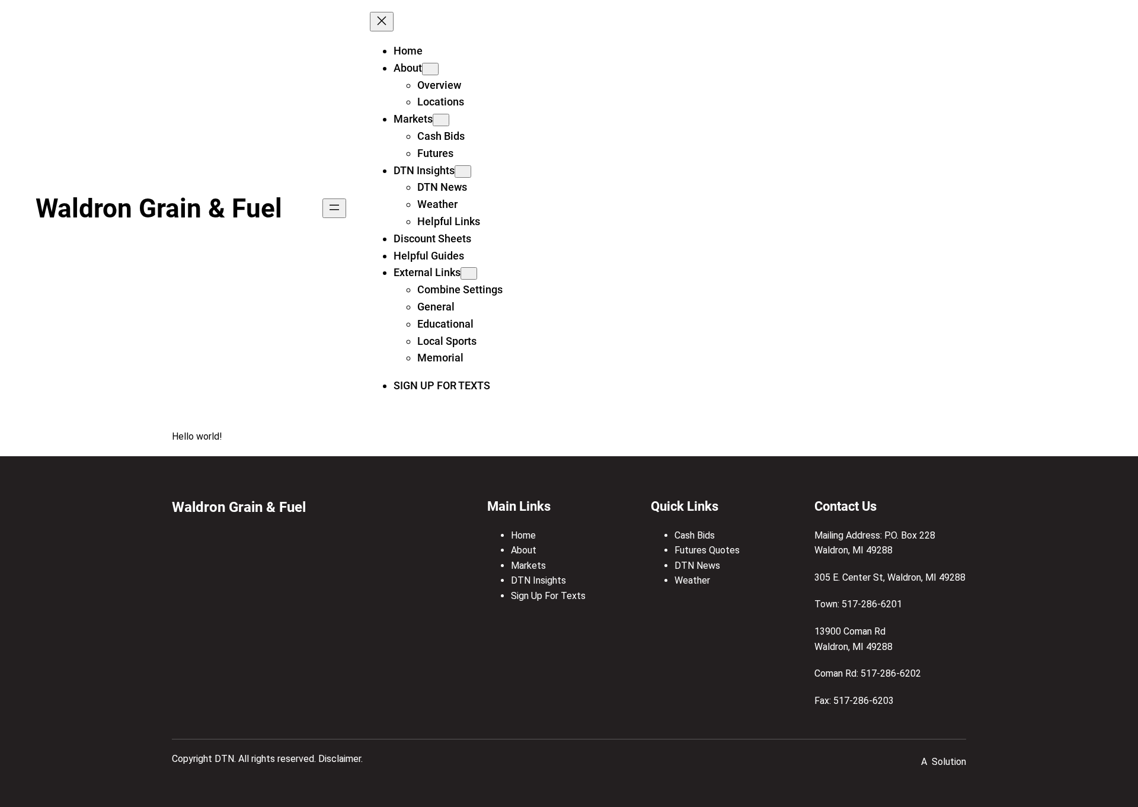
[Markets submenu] (441, 120)
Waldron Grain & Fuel (159, 208)
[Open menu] (334, 208)
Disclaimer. (340, 758)
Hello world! (197, 436)
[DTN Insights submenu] (463, 171)
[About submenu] (430, 69)
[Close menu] (382, 21)
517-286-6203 (863, 700)
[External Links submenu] (469, 273)
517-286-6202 (891, 673)
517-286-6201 (872, 604)
